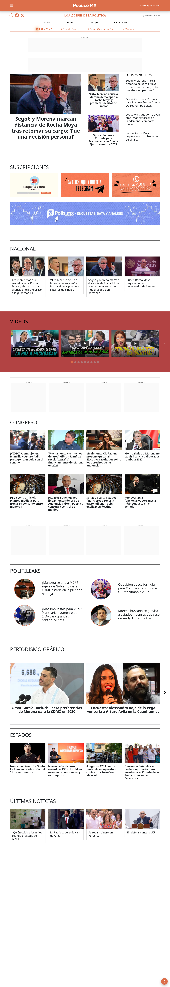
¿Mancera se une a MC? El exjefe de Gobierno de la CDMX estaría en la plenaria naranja (62, 588)
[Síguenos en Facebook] (17, 15)
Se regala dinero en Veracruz (100, 834)
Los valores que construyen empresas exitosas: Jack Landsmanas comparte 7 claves (143, 119)
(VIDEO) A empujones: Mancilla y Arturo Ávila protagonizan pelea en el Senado (26, 458)
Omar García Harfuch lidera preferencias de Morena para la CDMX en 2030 (47, 709)
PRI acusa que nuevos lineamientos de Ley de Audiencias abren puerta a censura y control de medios (65, 503)
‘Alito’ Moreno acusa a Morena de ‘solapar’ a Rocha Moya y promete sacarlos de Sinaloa (103, 100)
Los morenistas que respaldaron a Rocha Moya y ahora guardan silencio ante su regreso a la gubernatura (27, 286)
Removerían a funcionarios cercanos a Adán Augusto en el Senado (140, 502)
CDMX (72, 22)
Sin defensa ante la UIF (141, 832)
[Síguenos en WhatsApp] (11, 15)
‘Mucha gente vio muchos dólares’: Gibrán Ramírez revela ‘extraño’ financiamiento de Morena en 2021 (66, 459)
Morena (129, 29)
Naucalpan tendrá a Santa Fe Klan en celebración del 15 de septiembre (27, 769)
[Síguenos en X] (23, 15)
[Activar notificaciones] (164, 981)
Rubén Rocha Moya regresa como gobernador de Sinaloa (142, 136)
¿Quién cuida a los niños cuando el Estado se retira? (27, 836)
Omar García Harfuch (102, 29)
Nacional (49, 22)
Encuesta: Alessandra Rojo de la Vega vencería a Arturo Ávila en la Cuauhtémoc (123, 709)
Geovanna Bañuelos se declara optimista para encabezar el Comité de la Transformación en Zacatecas (142, 772)
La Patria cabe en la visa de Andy (65, 834)
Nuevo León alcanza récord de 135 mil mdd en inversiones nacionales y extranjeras (65, 770)
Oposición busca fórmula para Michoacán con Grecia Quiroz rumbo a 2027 (103, 139)
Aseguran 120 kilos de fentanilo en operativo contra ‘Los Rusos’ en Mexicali (101, 770)
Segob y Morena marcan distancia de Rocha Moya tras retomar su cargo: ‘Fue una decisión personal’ (46, 127)
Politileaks (121, 22)
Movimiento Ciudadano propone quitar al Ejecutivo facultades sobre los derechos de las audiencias (103, 459)
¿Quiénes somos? (151, 15)
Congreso (95, 22)
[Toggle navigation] (11, 5)
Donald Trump (71, 29)
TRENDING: (46, 29)
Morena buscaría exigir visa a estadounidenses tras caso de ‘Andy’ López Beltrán (139, 614)
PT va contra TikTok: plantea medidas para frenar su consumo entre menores (26, 502)
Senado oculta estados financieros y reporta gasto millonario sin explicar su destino (101, 502)
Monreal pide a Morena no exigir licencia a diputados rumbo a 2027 (142, 456)
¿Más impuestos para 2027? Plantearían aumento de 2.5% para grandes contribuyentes (62, 614)
